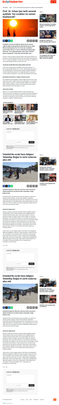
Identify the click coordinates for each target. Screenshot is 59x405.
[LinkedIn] (9, 41)
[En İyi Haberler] (13, 1)
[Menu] (55, 1)
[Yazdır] (28, 41)
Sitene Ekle (42, 399)
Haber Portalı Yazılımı (8, 403)
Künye (27, 399)
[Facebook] (4, 41)
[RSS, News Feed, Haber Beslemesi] (54, 399)
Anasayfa (6, 7)
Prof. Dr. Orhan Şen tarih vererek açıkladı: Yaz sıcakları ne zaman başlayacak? (28, 7)
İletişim (30, 399)
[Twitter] (6, 41)
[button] (31, 41)
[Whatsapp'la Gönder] (11, 41)
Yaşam (10, 7)
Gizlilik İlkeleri (36, 399)
